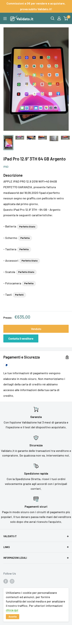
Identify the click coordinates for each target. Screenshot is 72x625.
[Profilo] (59, 18)
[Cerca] (52, 18)
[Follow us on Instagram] (12, 581)
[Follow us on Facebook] (5, 581)
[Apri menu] (5, 18)
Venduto (36, 328)
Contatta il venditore (20, 338)
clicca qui (12, 610)
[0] (66, 18)
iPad (5, 166)
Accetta (13, 616)
